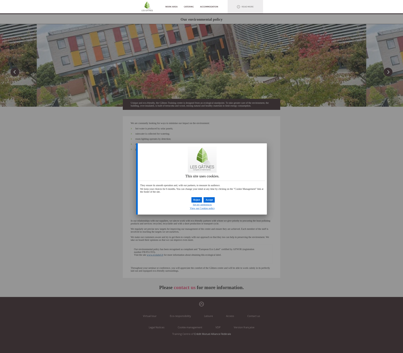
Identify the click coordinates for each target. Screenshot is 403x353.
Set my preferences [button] (202, 204)
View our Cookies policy (202, 208)
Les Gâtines (147, 7)
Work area (171, 7)
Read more (248, 7)
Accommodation (209, 7)
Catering (189, 7)
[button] (209, 200)
